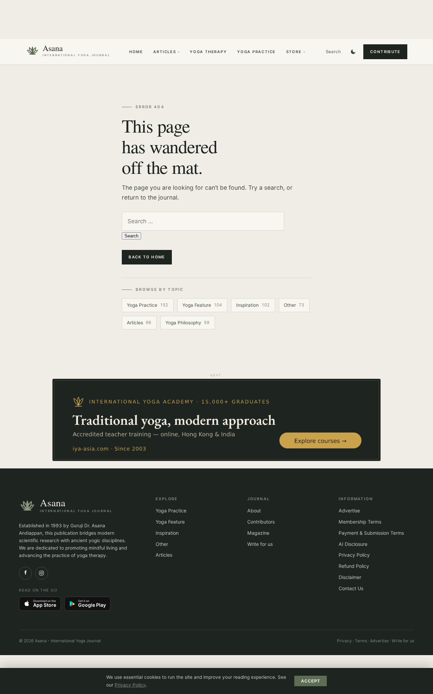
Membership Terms (360, 522)
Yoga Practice (256, 51)
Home (136, 51)
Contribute (385, 51)
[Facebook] (25, 573)
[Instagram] (41, 573)
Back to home (147, 257)
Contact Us (351, 588)
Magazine (258, 533)
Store (294, 51)
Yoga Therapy (208, 51)
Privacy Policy (354, 555)
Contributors (261, 522)
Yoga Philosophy (187, 322)
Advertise (349, 510)
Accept (310, 681)
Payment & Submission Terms (371, 533)
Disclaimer (350, 577)
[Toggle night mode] (353, 51)
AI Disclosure (353, 544)
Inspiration (253, 305)
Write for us (260, 544)
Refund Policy (354, 566)
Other (294, 305)
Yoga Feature (202, 305)
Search (333, 51)
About (254, 510)
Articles (164, 51)
